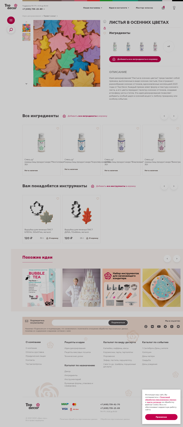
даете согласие (154, 402)
